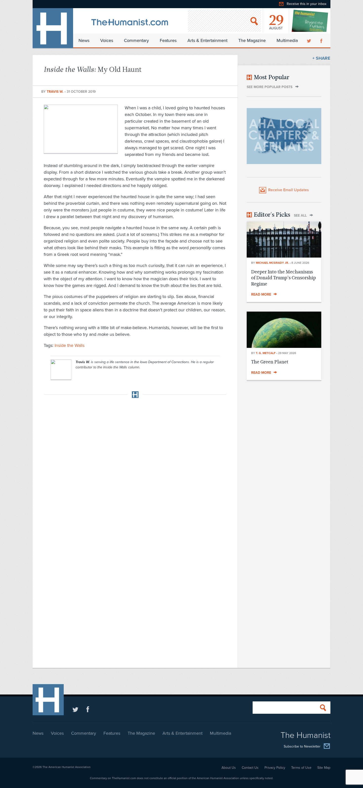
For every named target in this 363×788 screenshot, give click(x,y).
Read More (261, 294)
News (84, 40)
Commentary (136, 40)
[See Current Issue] (310, 21)
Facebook (322, 40)
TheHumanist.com (53, 28)
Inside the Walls (69, 345)
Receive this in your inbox (306, 4)
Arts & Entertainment (207, 40)
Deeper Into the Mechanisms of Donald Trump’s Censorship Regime (283, 277)
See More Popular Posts (269, 87)
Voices (106, 40)
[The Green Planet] (284, 346)
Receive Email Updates (288, 190)
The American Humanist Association (66, 767)
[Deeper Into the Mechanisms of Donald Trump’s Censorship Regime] (284, 256)
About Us (229, 768)
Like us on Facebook (87, 709)
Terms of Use (301, 768)
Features (168, 40)
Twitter (309, 40)
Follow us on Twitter (75, 709)
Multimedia (287, 40)
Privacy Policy (274, 768)
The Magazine (252, 40)
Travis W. (55, 92)
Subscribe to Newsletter (302, 746)
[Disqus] (135, 463)
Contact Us (250, 768)
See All (300, 215)
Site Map (323, 768)
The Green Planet (269, 361)
